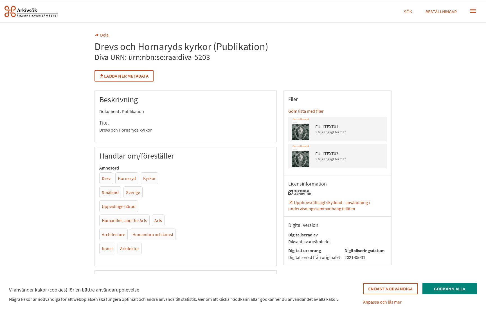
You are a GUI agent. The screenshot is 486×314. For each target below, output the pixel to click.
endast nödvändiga (390, 289)
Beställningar (441, 11)
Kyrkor (149, 178)
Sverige (133, 192)
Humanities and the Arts (124, 220)
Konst (107, 248)
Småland (110, 192)
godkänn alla (449, 289)
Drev (106, 178)
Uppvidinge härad (119, 206)
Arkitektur (129, 248)
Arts (158, 220)
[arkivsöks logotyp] (31, 11)
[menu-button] (473, 11)
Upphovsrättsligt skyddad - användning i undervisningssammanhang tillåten (329, 205)
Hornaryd (127, 178)
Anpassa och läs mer (382, 302)
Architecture (113, 234)
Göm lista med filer (306, 111)
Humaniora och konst (152, 234)
